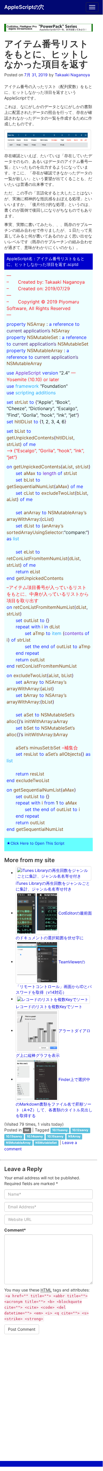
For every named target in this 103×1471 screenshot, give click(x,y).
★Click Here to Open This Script (35, 843)
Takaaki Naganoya (72, 74)
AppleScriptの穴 (24, 7)
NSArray (74, 1137)
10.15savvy (55, 1137)
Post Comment (21, 1329)
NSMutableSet (46, 1143)
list (27, 1130)
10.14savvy (35, 1137)
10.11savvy (60, 1130)
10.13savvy (14, 1137)
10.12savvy (80, 1130)
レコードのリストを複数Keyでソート (49, 1006)
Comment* (15, 1230)
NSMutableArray (18, 1143)
